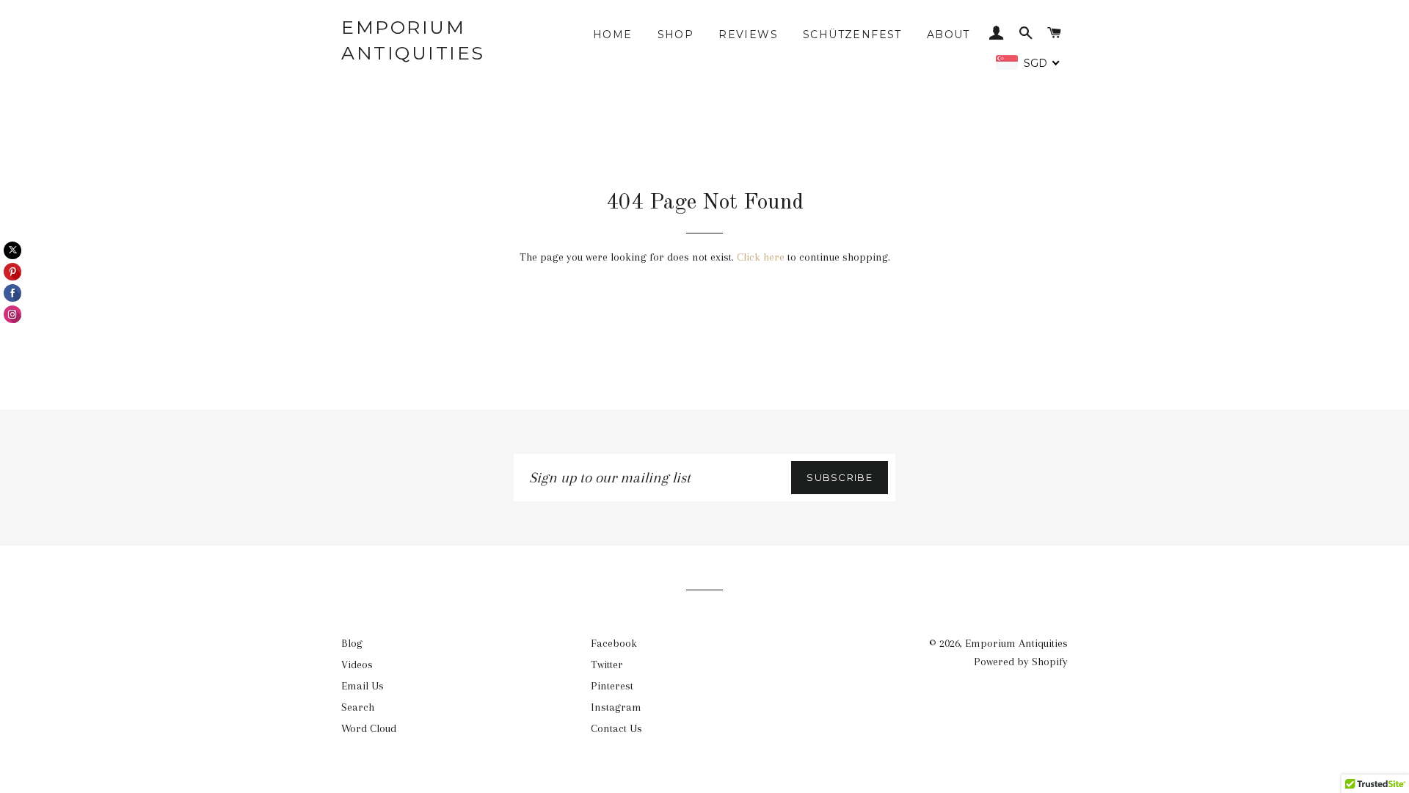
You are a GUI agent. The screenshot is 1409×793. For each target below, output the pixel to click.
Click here (760, 257)
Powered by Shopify (1021, 661)
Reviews (748, 34)
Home (613, 34)
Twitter (607, 664)
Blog (352, 643)
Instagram (616, 707)
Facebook (614, 643)
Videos (357, 664)
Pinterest (612, 685)
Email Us (362, 685)
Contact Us (616, 728)
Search (357, 707)
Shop (676, 34)
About (948, 34)
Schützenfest (852, 34)
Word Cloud (368, 728)
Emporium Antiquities (413, 40)
